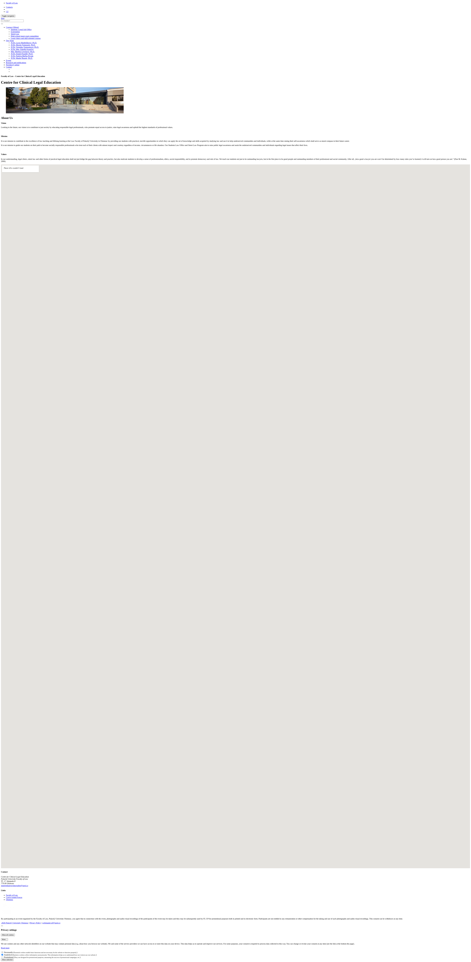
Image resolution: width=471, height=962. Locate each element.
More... (4, 939)
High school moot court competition (25, 36)
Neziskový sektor (12, 65)
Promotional (8, 957)
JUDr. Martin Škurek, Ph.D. (22, 58)
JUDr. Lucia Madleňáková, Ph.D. (24, 43)
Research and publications (16, 63)
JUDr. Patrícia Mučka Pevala (22, 56)
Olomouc (9, 900)
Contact (9, 67)
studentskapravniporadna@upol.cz (14, 886)
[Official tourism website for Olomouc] (6, 915)
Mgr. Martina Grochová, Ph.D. (23, 52)
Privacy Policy (35, 923)
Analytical (8, 955)
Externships (15, 32)
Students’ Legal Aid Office (21, 29)
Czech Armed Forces (14, 897)
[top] (2, 925)
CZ (7, 12)
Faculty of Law (12, 3)
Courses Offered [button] (12, 27)
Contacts (9, 7)
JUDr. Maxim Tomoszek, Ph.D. (23, 45)
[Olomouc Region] (9, 908)
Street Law (15, 34)
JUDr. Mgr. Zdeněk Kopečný (22, 49)
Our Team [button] (10, 41)
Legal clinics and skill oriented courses (26, 38)
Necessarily (8, 952)
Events (8, 60)
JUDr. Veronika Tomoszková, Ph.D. (25, 47)
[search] (2, 23)
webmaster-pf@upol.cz (51, 923)
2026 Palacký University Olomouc (14, 923)
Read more (5, 948)
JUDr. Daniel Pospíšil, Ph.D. (22, 54)
